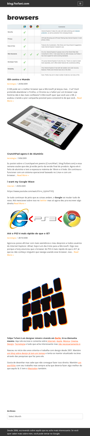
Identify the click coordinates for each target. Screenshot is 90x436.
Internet (10, 186)
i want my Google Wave (20, 181)
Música (66, 341)
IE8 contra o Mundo (18, 79)
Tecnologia (20, 344)
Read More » (23, 175)
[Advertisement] (45, 389)
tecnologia (11, 84)
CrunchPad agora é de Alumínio (25, 154)
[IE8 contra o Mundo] (45, 50)
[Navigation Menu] (80, 3)
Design (10, 344)
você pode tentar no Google (47, 433)
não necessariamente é (69, 344)
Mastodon (33, 368)
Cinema (74, 341)
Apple (59, 341)
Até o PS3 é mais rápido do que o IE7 (28, 233)
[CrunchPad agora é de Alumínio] (45, 128)
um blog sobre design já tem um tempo (26, 353)
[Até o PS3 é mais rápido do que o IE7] (45, 219)
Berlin (58, 338)
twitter (43, 200)
